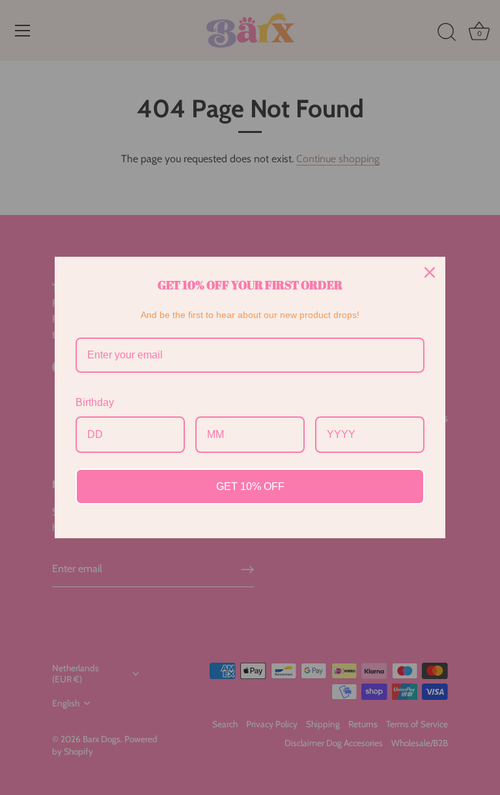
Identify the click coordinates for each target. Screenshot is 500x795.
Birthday (95, 402)
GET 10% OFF (250, 486)
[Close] (429, 272)
